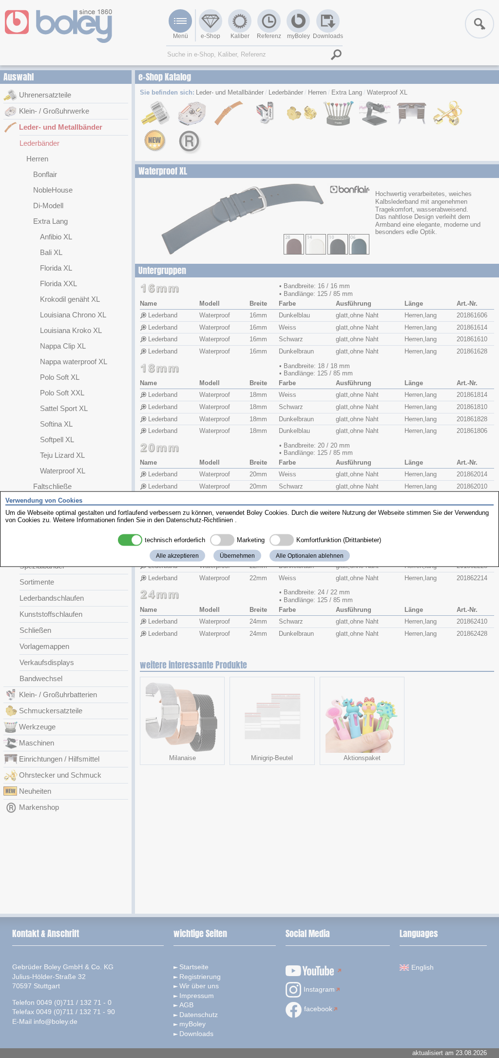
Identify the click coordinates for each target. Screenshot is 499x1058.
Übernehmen (237, 555)
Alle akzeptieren (177, 555)
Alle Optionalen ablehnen (310, 555)
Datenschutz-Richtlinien (199, 520)
